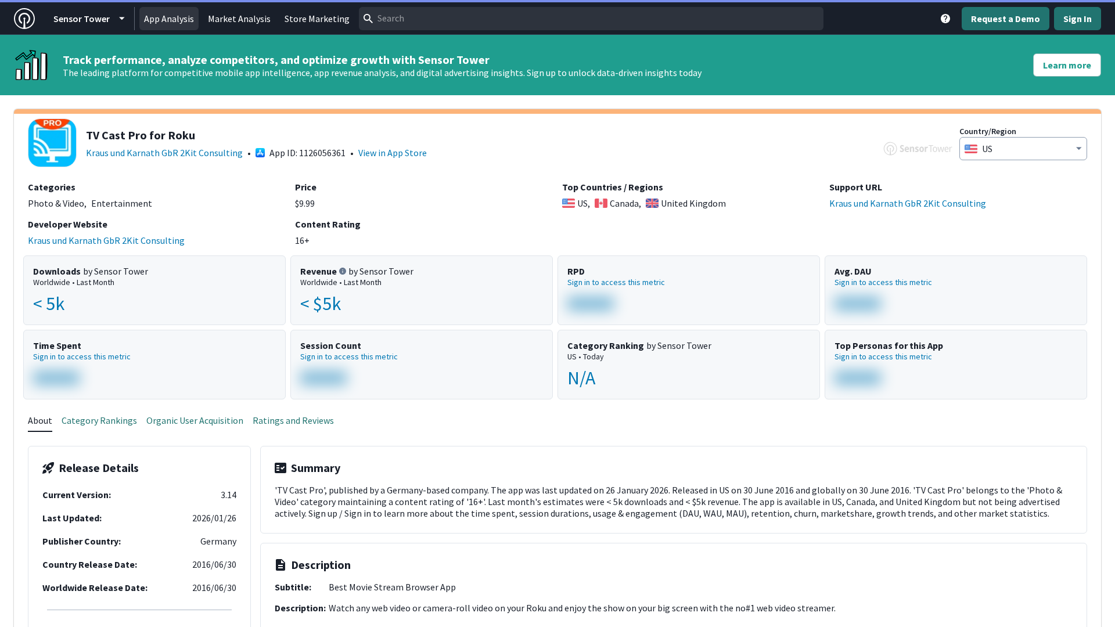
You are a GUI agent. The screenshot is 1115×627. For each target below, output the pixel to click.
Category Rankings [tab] (99, 420)
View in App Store (392, 152)
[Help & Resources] (945, 18)
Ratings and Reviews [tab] (293, 420)
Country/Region (987, 131)
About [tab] (40, 420)
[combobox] (591, 18)
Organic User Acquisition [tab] (194, 420)
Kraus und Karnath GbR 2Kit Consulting (164, 152)
